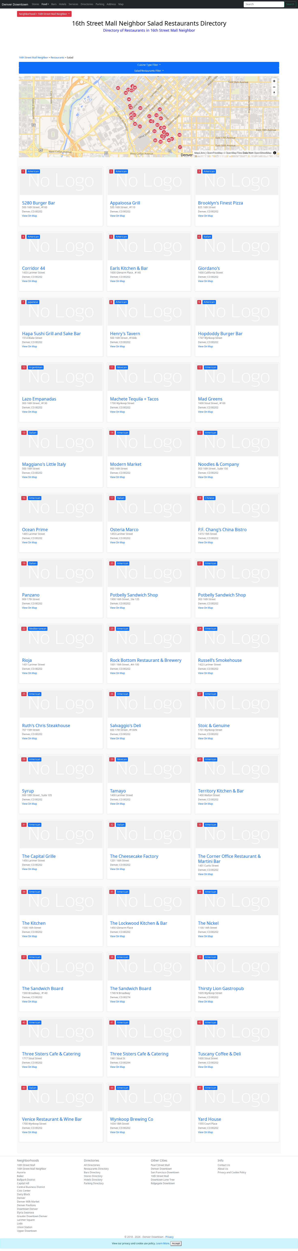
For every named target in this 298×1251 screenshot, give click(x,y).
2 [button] (164, 132)
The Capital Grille (39, 856)
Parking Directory (94, 1183)
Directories (87, 4)
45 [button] (169, 140)
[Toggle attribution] (274, 152)
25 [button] (154, 131)
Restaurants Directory (96, 1168)
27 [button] (128, 90)
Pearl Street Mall (160, 1165)
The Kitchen (34, 923)
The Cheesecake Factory (134, 856)
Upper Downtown (27, 1231)
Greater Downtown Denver (32, 1216)
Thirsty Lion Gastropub (221, 988)
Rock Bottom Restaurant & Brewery (145, 660)
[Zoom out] (274, 87)
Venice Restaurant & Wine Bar (52, 1119)
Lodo (20, 1223)
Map (120, 4)
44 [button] (134, 87)
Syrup (28, 791)
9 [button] (132, 86)
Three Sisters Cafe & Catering (51, 1054)
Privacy (169, 1237)
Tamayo (118, 791)
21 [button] (171, 139)
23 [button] (149, 116)
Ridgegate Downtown (163, 1183)
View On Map (29, 215)
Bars (54, 4)
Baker (20, 1176)
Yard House (209, 1119)
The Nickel (208, 923)
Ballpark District (26, 1179)
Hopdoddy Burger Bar (220, 333)
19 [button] (156, 115)
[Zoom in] (274, 81)
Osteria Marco (124, 529)
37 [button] (180, 147)
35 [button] (160, 142)
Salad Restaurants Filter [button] (148, 70)
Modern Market (125, 464)
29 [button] (131, 118)
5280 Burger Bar (38, 203)
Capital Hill (23, 1183)
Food (44, 4)
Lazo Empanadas (39, 399)
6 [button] (161, 128)
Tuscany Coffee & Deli (219, 1054)
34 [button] (129, 99)
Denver (21, 1198)
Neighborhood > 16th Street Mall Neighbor (43, 14)
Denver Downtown (15, 4)
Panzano (31, 595)
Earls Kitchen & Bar (129, 268)
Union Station (24, 1227)
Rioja (27, 660)
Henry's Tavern (125, 333)
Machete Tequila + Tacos (134, 399)
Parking (100, 4)
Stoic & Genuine (214, 725)
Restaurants (57, 57)
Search (290, 4)
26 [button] (164, 127)
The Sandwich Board (42, 988)
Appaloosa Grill (125, 203)
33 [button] (139, 126)
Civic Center (24, 1190)
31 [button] (134, 115)
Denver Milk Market (28, 1201)
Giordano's (209, 268)
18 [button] (130, 107)
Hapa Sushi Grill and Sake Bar (51, 333)
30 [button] (155, 140)
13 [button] (162, 136)
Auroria (21, 1172)
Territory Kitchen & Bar (221, 791)
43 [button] (131, 90)
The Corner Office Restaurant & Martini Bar (229, 858)
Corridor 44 (33, 268)
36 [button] (135, 124)
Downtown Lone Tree (163, 1179)
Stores (35, 4)
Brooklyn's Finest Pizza (220, 203)
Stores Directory (93, 1176)
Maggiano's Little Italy (44, 464)
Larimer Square (26, 1220)
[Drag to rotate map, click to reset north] (274, 93)
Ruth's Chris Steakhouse (46, 725)
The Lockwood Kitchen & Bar (138, 923)
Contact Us (224, 1165)
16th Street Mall (26, 1165)
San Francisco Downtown (165, 1172)
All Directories (92, 1165)
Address (111, 4)
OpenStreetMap (262, 152)
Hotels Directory (93, 1179)
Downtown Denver (27, 1209)
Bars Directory (92, 1172)
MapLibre (199, 152)
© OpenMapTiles (232, 152)
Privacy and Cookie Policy (232, 1172)
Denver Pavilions (26, 1205)
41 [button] (160, 118)
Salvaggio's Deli (125, 725)
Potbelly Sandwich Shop (134, 595)
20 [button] (118, 88)
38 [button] (179, 135)
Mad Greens (210, 399)
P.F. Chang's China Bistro (222, 529)
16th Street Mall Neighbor (33, 57)
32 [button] (140, 108)
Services (73, 4)
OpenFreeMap (215, 152)
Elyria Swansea (25, 1212)
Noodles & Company (218, 464)
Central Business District (31, 1187)
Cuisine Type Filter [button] (148, 65)
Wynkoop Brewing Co (131, 1119)
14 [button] (150, 121)
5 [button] (167, 134)
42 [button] (157, 125)
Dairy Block (23, 1194)
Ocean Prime (35, 529)
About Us (223, 1168)
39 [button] (125, 93)
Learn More (162, 1243)
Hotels (62, 4)
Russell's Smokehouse (220, 660)
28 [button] (159, 109)
